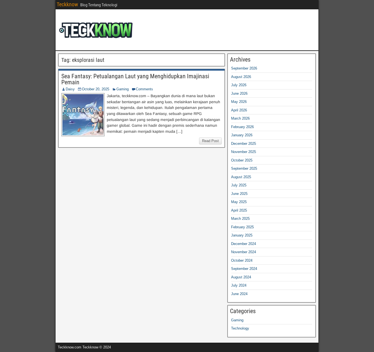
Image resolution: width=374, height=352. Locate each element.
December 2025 (243, 144)
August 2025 (241, 177)
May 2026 (239, 102)
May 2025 (239, 202)
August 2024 (241, 277)
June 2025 (239, 194)
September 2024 (244, 269)
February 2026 (242, 127)
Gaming (122, 89)
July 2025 (238, 185)
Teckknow (67, 4)
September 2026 (244, 68)
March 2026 (240, 118)
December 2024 (243, 244)
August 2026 (241, 77)
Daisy (70, 89)
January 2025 (241, 235)
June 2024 (239, 294)
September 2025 (244, 168)
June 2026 (239, 93)
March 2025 (240, 219)
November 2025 (243, 152)
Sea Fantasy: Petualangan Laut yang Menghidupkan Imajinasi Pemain (135, 79)
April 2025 (239, 210)
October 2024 (241, 260)
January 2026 (241, 135)
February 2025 (242, 227)
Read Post (210, 141)
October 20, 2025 (95, 89)
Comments (144, 89)
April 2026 (239, 110)
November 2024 (243, 252)
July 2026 (238, 85)
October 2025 (241, 160)
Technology (240, 328)
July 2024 (238, 285)
